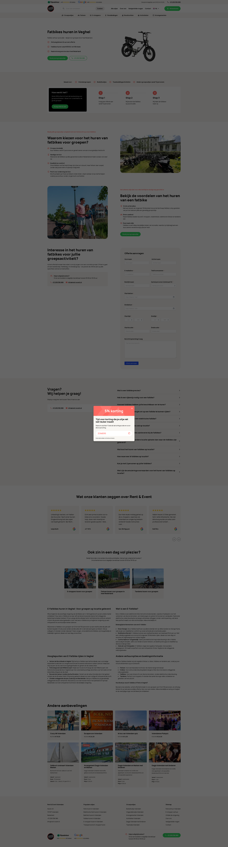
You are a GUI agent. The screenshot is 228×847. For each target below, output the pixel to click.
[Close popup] (132, 408)
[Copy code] (129, 433)
